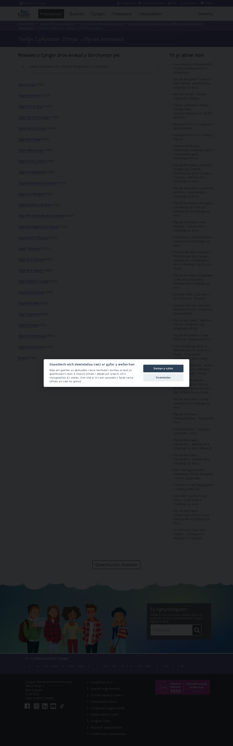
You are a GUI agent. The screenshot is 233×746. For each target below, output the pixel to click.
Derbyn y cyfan (163, 368)
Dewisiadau (163, 377)
